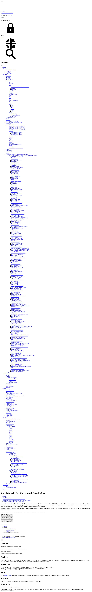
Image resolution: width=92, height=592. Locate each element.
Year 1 (12, 105)
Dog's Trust (13, 182)
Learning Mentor (9, 399)
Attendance (8, 78)
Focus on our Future (10, 421)
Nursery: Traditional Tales (16, 260)
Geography (11, 90)
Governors (8, 120)
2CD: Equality (14, 261)
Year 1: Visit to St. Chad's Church (18, 287)
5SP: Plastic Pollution (15, 308)
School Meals (9, 389)
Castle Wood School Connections (13, 419)
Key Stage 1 (11, 454)
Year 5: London (14, 237)
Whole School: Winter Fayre (17, 371)
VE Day (13, 179)
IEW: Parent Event (15, 339)
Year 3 (12, 107)
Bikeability (11, 140)
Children (5, 417)
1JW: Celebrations (15, 299)
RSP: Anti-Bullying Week (16, 271)
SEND (7, 153)
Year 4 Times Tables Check (17, 464)
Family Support (9, 397)
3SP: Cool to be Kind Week (17, 330)
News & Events (6, 374)
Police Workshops (15, 481)
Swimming (11, 131)
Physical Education (15, 458)
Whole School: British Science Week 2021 (20, 305)
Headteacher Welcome (10, 70)
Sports (7, 449)
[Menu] (2, 1)
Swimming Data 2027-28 (16, 134)
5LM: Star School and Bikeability (18, 253)
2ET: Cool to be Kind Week (17, 331)
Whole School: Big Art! (16, 356)
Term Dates (8, 413)
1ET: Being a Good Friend (17, 216)
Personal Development (13, 100)
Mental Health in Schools (11, 400)
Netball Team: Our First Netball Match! (19, 327)
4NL (12, 186)
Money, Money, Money (16, 181)
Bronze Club (11, 439)
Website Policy (9, 531)
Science (10, 104)
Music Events (9, 443)
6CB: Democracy (15, 342)
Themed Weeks (9, 415)
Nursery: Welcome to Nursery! (17, 276)
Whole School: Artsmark (16, 306)
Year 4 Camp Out (15, 466)
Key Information (6, 74)
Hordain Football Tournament (15, 144)
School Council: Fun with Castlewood (19, 250)
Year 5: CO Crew (15, 297)
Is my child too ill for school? (12, 121)
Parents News (9, 403)
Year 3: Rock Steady (15, 222)
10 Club (10, 427)
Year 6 (12, 111)
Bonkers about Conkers (16, 190)
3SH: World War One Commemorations (19, 334)
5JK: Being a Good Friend (17, 275)
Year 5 (12, 110)
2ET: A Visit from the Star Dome (18, 321)
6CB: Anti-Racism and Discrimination (19, 217)
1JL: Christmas (14, 269)
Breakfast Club (9, 392)
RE (9, 101)
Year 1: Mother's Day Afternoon (18, 361)
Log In (2, 37)
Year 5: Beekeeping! (15, 242)
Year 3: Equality (14, 283)
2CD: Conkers (14, 240)
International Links (10, 424)
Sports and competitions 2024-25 (16, 148)
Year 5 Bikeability (15, 480)
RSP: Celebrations (15, 293)
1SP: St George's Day (16, 348)
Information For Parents (11, 487)
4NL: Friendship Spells (16, 323)
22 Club (10, 430)
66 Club (10, 435)
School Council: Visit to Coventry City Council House (22, 355)
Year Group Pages (10, 452)
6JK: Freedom (14, 317)
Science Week (14, 161)
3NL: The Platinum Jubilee (17, 280)
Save (12, 590)
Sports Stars (11, 146)
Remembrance (14, 198)
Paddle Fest (11, 143)
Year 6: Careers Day (15, 206)
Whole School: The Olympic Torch (18, 304)
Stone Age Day (14, 192)
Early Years (5, 485)
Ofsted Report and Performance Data (14, 122)
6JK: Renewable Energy (16, 367)
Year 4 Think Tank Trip (16, 467)
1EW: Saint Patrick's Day (16, 322)
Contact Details (9, 73)
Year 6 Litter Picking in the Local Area (19, 478)
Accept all (8, 553)
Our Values (8, 123)
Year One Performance (16, 193)
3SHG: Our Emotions (16, 234)
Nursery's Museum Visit (16, 195)
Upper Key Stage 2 (13, 470)
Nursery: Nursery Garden (16, 244)
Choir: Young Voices (15, 221)
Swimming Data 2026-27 (16, 133)
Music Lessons (14, 477)
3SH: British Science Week (17, 256)
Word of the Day (12, 116)
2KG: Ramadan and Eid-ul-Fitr (18, 311)
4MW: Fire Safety (15, 251)
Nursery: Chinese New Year (17, 286)
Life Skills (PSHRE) (13, 94)
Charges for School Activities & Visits (14, 393)
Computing (11, 83)
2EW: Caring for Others (16, 220)
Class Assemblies (9, 394)
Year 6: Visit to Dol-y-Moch (17, 301)
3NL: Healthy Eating (15, 266)
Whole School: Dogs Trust (17, 239)
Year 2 (12, 106)
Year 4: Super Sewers (15, 223)
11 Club (10, 428)
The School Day (9, 414)
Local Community (10, 386)
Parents (4, 388)
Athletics (10, 138)
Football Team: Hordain (16, 247)
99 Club (10, 438)
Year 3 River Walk (15, 461)
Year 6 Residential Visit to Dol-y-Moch (19, 475)
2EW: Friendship (15, 232)
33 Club (10, 431)
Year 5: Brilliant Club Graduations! (18, 359)
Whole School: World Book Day (18, 258)
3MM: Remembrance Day (16, 228)
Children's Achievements (11, 377)
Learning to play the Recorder (17, 469)
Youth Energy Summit (16, 196)
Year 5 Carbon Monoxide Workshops (19, 482)
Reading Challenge (10, 408)
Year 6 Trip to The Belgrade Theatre (19, 474)
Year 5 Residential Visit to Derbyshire (19, 476)
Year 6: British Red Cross (16, 238)
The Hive (8, 372)
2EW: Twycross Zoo (15, 209)
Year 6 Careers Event (15, 176)
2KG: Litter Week (15, 332)
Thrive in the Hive (15, 162)
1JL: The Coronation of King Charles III (20, 248)
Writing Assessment (15, 115)
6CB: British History (15, 309)
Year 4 (12, 109)
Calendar (8, 376)
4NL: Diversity (14, 229)
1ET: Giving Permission (16, 273)
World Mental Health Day (16, 203)
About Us (5, 68)
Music (10, 96)
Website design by (9, 537)
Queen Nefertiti (14, 178)
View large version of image (6, 514)
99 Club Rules (12, 426)
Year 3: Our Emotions (16, 262)
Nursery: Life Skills (15, 349)
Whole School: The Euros (16, 303)
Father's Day (14, 245)
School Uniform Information (12, 410)
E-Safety (8, 420)
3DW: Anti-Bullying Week (17, 290)
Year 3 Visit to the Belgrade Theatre (19, 463)
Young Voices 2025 (15, 188)
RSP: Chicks (14, 255)
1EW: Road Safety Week (16, 352)
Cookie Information (10, 530)
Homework (11, 93)
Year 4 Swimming (15, 465)
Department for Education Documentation (20, 87)
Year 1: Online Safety (15, 215)
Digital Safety (14, 187)
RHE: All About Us (15, 316)
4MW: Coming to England (17, 267)
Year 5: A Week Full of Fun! (17, 243)
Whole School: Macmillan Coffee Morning (20, 360)
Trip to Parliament (15, 175)
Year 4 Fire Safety (15, 173)
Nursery (13, 88)
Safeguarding (9, 151)
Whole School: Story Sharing (17, 337)
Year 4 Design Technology (17, 457)
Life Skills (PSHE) (10, 405)
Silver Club (11, 441)
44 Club (10, 432)
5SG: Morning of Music (16, 319)
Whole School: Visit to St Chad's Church (20, 370)
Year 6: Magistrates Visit (16, 364)
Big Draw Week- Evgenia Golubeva (19, 358)
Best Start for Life (10, 79)
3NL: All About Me (15, 278)
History (10, 92)
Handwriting (14, 113)
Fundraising (8, 383)
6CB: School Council (15, 298)
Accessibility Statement (11, 528)
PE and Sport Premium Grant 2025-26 (17, 126)
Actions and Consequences (17, 156)
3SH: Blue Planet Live (16, 320)
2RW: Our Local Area (16, 277)
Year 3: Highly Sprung (16, 365)
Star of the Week (12, 380)
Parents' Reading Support (11, 404)
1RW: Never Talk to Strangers (17, 210)
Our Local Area (14, 159)
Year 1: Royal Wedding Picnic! (18, 344)
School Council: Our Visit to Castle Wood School (21, 326)
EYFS (10, 85)
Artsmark (8, 77)
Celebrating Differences (16, 160)
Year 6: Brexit (14, 333)
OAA (10, 139)
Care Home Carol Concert (16, 167)
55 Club (10, 433)
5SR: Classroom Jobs (15, 328)
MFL (10, 98)
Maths (10, 95)
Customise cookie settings (16, 553)
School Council (9, 447)
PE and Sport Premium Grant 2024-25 (17, 127)
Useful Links (8, 416)
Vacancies (8, 72)
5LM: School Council (16, 233)
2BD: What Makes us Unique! (17, 214)
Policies (7, 149)
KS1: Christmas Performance (17, 369)
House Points (9, 422)
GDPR (7, 118)
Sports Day (11, 135)
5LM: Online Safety (15, 211)
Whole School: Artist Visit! (17, 345)
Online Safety (14, 201)
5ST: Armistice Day (15, 292)
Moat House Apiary (10, 402)
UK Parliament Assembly (16, 189)
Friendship (13, 157)
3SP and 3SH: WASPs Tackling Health (19, 314)
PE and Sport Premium (11, 124)
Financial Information (10, 117)
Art (9, 82)
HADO (10, 142)
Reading (10, 102)
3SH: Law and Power (16, 212)
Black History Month (15, 171)
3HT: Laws (13, 272)
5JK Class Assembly (15, 204)
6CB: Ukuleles (14, 231)
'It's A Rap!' (13, 165)
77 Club (10, 436)
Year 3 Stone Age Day (16, 460)
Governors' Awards (13, 382)
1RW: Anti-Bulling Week (16, 289)
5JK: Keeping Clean (15, 227)
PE (9, 99)
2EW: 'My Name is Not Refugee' (18, 295)
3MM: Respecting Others (16, 207)
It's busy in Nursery (15, 164)
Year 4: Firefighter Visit (16, 353)
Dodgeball (11, 137)
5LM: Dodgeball (14, 270)
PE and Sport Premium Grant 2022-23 (17, 129)
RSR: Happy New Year (16, 288)
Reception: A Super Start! (16, 341)
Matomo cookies (7, 575)
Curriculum (8, 81)
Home (4, 67)
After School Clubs (10, 391)
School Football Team (10, 448)
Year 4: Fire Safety (15, 225)
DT (9, 84)
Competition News (13, 450)
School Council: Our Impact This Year (19, 205)
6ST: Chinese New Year (16, 265)
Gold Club (11, 442)
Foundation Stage (12, 453)
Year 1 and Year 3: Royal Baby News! (19, 347)
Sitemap (5, 526)
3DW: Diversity (14, 281)
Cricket (10, 145)
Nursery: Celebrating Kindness (17, 218)
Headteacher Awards (13, 378)
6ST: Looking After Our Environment (19, 226)
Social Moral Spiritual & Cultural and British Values (17, 154)
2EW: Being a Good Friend (17, 254)
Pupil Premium (9, 150)
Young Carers (14, 183)
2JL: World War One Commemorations (19, 336)
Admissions (8, 76)
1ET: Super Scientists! (16, 259)
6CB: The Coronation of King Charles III (20, 249)
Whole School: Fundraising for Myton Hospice (21, 366)
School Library (9, 409)
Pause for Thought (10, 406)
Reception (13, 89)
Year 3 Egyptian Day (15, 459)
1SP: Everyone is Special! (16, 315)
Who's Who (8, 71)
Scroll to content (4, 11)
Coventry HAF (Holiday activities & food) (15, 395)
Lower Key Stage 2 (13, 455)
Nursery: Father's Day (16, 310)
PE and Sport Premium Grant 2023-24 (17, 128)
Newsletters (8, 387)
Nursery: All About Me (16, 294)
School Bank (8, 446)
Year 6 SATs (14, 471)
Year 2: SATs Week (15, 282)
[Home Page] (7, 13)
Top (1, 539)
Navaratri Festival (15, 166)
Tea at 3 (10, 381)
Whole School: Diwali (16, 354)
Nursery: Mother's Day (16, 363)
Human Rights (14, 177)
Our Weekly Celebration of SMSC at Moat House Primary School (23, 155)
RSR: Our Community (16, 264)
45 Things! (13, 194)
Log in (4, 489)
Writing (10, 112)
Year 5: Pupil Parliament (16, 236)
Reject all (3, 553)
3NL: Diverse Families (16, 300)
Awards (7, 375)
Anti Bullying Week (15, 168)
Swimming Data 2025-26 (16, 132)
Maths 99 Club (9, 425)
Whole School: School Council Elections (20, 343)
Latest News (8, 384)
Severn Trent (14, 184)
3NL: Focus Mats (15, 284)
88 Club (10, 437)
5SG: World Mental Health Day (18, 338)
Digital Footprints (15, 170)
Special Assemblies (10, 411)
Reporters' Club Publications (12, 444)
